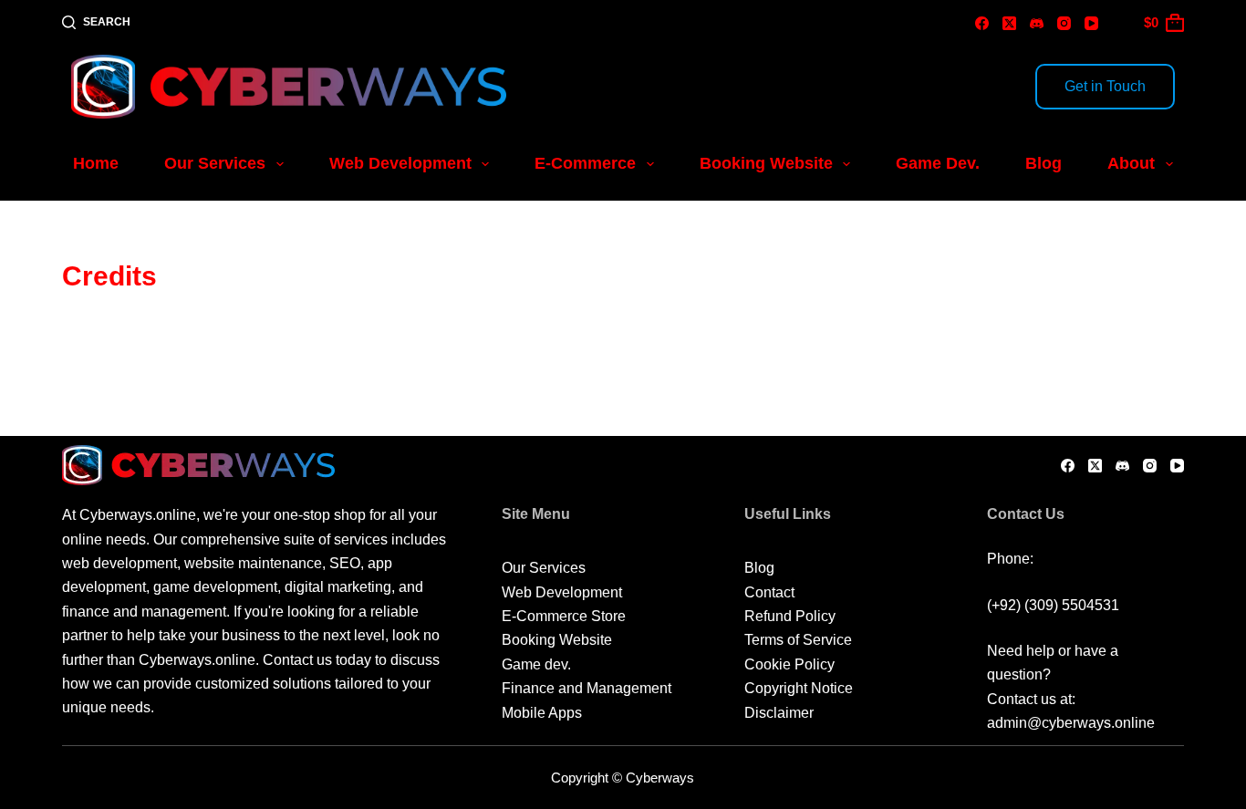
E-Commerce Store (564, 616)
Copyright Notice (798, 688)
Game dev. (536, 664)
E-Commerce (585, 163)
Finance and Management (586, 688)
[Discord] (1037, 23)
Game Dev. (938, 163)
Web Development (400, 163)
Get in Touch (1105, 86)
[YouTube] (1091, 23)
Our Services (214, 163)
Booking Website (766, 163)
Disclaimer (779, 713)
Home (96, 163)
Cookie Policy (789, 664)
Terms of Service (798, 640)
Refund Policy (790, 616)
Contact (769, 592)
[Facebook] (982, 23)
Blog (1043, 163)
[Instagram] (1064, 23)
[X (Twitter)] (1009, 23)
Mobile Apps (542, 713)
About (1131, 163)
